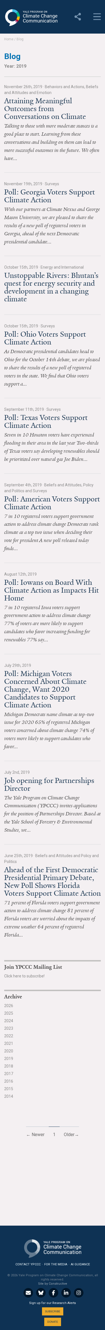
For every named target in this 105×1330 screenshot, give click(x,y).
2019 (8, 1058)
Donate (52, 1322)
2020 (8, 1051)
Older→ (71, 1134)
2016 (8, 1081)
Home (8, 39)
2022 (8, 1036)
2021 (8, 1043)
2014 (8, 1096)
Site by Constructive (52, 1284)
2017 (8, 1073)
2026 (8, 1005)
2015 (8, 1089)
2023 (8, 1028)
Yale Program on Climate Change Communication (30, 17)
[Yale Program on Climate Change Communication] (52, 1247)
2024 (8, 1021)
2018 (8, 1066)
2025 (8, 1013)
